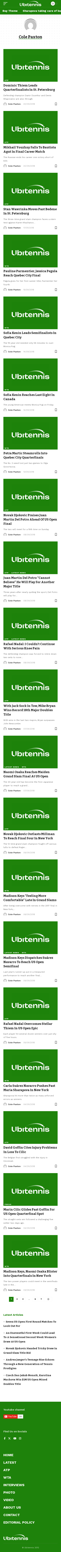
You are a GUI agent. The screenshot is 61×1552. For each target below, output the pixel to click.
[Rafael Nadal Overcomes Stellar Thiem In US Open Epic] (30, 1003)
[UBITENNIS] (30, 3)
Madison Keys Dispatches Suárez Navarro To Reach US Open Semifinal (28, 962)
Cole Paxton (14, 104)
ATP (6, 80)
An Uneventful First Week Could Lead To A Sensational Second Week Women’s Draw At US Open (29, 1337)
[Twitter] (9, 1438)
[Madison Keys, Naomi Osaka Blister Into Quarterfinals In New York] (30, 1251)
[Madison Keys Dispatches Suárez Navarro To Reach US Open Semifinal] (30, 937)
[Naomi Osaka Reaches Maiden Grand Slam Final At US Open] (30, 752)
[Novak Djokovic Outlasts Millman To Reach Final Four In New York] (30, 814)
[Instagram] (20, 1438)
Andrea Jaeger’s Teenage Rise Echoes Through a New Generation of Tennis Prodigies (28, 1364)
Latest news (18, 573)
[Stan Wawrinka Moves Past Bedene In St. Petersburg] (30, 189)
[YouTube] (15, 1438)
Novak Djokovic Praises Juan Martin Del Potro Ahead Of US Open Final (30, 519)
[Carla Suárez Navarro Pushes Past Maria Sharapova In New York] (30, 1065)
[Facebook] (4, 1438)
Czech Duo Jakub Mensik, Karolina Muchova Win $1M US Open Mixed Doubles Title (27, 1380)
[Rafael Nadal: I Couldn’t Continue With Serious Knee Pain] (30, 624)
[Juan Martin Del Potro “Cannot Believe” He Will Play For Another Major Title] (30, 557)
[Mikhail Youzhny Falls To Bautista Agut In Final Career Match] (30, 127)
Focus (8, 1204)
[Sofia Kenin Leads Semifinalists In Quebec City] (30, 313)
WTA (7, 266)
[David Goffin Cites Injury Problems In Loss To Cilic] (30, 1127)
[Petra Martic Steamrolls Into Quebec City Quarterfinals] (30, 433)
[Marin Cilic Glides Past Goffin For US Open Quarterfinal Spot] (30, 1189)
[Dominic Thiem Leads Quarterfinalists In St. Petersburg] (30, 65)
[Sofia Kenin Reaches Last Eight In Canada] (30, 374)
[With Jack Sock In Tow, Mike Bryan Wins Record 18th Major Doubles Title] (30, 685)
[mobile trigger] (6, 3)
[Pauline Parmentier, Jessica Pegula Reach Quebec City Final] (30, 251)
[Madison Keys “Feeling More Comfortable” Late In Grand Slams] (30, 875)
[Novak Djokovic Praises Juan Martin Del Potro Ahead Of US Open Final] (30, 495)
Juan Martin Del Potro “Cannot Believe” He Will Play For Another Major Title (29, 582)
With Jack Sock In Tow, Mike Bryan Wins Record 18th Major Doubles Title (29, 710)
